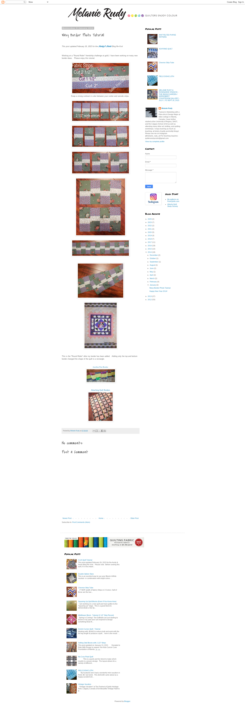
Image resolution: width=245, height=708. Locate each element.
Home (101, 518)
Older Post (134, 518)
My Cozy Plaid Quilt (85, 657)
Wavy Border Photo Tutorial (160, 288)
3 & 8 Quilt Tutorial (85, 560)
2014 (150, 252)
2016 (150, 246)
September (154, 262)
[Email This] (94, 430)
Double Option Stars (86, 574)
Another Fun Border (101, 367)
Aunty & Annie (104, 46)
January (153, 285)
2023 (150, 222)
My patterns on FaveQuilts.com (173, 200)
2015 (150, 249)
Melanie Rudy (166, 108)
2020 (150, 232)
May (151, 272)
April (152, 275)
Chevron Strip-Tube (166, 63)
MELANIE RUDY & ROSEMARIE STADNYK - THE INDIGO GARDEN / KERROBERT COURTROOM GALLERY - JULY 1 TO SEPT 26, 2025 (169, 95)
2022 (150, 226)
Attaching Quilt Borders (100, 390)
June (152, 268)
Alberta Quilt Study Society (172, 205)
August (153, 265)
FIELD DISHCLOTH (166, 76)
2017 (150, 242)
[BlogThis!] (96, 430)
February (153, 282)
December (154, 255)
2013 (150, 296)
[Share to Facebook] (102, 430)
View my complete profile (154, 142)
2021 (150, 229)
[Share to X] (99, 430)
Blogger (127, 701)
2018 (150, 239)
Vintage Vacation (84, 684)
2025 (150, 219)
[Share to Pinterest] (104, 430)
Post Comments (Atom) (81, 522)
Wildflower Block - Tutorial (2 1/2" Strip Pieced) (96, 615)
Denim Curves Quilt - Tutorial (89, 629)
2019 (150, 236)
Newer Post (67, 518)
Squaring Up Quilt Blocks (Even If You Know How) (97, 601)
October (153, 258)
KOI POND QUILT (165, 49)
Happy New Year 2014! (158, 291)
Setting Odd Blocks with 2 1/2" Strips (92, 643)
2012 (150, 300)
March (152, 278)
